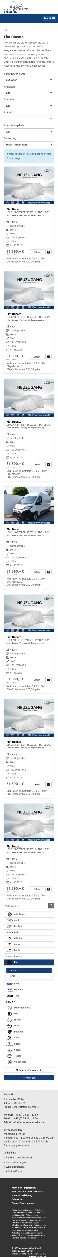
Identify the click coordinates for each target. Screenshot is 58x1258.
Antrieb (8, 112)
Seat (16, 1037)
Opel (16, 1025)
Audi (16, 920)
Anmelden (17, 1187)
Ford (16, 983)
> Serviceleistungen (15, 1162)
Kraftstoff (9, 86)
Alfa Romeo (20, 914)
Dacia (17, 950)
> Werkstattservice (14, 1166)
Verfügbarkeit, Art (14, 73)
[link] (48, 252)
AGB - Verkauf (19, 1191)
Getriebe (9, 99)
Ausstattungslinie (14, 125)
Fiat (16, 962)
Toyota (17, 1056)
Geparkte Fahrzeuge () (30, 1070)
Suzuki (17, 1049)
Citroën (18, 938)
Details (37, 252)
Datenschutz (18, 1199)
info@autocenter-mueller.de (28, 1122)
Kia (16, 1001)
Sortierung (10, 138)
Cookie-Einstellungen (23, 1203)
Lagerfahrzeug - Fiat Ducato (29, 216)
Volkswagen (20, 1061)
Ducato (13, 970)
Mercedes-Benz (22, 1007)
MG (16, 1013)
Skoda (17, 1043)
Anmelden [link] (31, 1078)
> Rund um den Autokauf (18, 1157)
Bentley (18, 926)
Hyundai (18, 989)
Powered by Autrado (37, 1256)
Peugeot (18, 1031)
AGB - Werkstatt (36, 1191)
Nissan (17, 1019)
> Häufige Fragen (13, 1171)
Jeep (16, 995)
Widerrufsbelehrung (22, 1195)
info (6, 30)
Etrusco (18, 956)
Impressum (30, 1187)
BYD (16, 932)
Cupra (17, 944)
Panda (12, 975)
